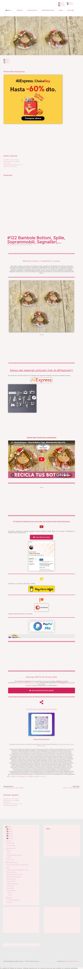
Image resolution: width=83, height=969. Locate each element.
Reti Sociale (9, 898)
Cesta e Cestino (11, 881)
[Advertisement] (42, 137)
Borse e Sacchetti (11, 879)
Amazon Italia (10, 843)
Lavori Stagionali (11, 890)
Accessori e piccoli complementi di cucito (19, 244)
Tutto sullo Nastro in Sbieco (14, 855)
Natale (9, 892)
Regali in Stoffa (25, 776)
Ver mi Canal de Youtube (13, 900)
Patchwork (17, 776)
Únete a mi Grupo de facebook (41, 739)
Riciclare (34, 776)
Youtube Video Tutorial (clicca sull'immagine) (41, 437)
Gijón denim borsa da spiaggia (11, 161)
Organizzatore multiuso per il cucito (13, 164)
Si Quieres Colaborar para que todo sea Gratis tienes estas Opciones (41, 521)
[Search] (5, 14)
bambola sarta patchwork (10, 166)
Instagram (9, 902)
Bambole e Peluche (12, 872)
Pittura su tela (10, 859)
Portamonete (10, 888)
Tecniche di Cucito (10, 848)
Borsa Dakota (7, 163)
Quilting (9, 857)
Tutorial (7, 867)
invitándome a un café (31, 682)
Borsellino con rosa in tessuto (11, 159)
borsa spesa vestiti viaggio (14, 876)
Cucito (11, 776)
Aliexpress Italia (11, 845)
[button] (41, 690)
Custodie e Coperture (12, 883)
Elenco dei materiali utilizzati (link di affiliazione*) (41, 370)
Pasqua (10, 895)
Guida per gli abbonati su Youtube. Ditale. (18, 864)
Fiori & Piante (10, 886)
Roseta (67, 961)
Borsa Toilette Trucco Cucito (14, 874)
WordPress (75, 961)
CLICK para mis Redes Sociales (41, 709)
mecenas (19, 682)
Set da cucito (42, 776)
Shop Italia (8, 841)
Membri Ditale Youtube (12, 862)
